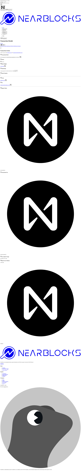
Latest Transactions (5, 374)
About (3, 379)
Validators (3, 376)
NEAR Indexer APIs (5, 368)
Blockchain (4, 29)
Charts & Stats (4, 375)
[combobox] (4, 3)
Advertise (3, 367)
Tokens (4, 30)
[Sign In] (3, 36)
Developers (4, 32)
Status (3, 383)
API (2, 43)
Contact (3, 380)
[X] (1, 364)
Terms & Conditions (5, 381)
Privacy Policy (4, 382)
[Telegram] (3, 364)
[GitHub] (2, 364)
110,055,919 (2, 66)
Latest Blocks (4, 373)
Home (3, 27)
